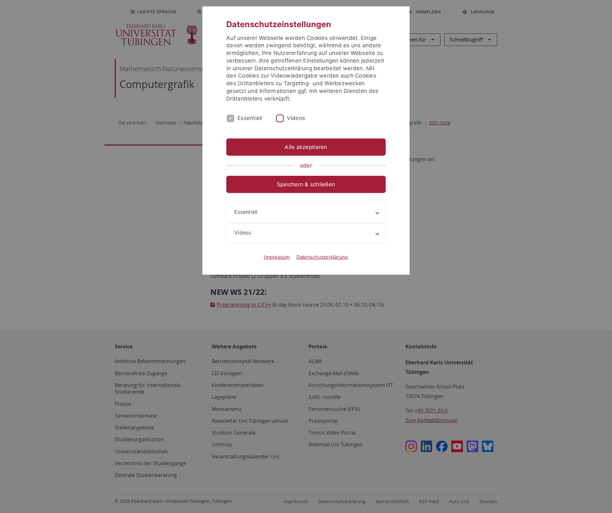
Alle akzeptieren (306, 147)
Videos (296, 118)
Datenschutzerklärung (322, 257)
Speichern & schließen (306, 184)
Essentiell (250, 118)
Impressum (277, 257)
